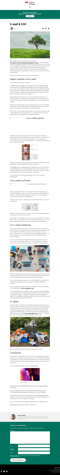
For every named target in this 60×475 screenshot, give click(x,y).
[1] (10, 386)
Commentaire (12, 430)
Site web (11, 452)
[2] (10, 390)
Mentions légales (57, 467)
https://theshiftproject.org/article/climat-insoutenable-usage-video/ (24, 62)
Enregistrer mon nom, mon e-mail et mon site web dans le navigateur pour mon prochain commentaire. (26, 456)
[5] (18, 304)
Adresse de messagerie (12, 449)
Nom (11, 445)
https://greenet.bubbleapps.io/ (27, 288)
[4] (39, 235)
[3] (10, 395)
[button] (30, 7)
